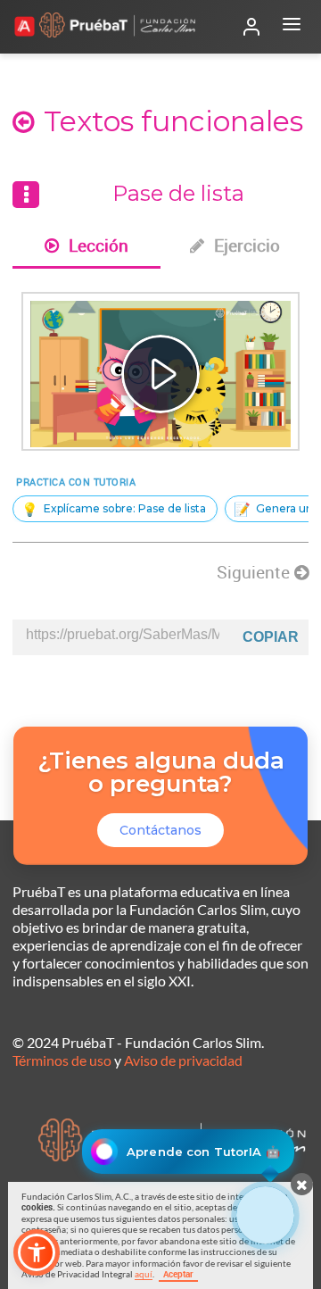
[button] (36, 1252)
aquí (143, 1273)
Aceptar (178, 1274)
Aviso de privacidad (183, 1060)
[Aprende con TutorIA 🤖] (265, 1215)
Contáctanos (160, 830)
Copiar (271, 636)
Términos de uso (61, 1060)
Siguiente (255, 572)
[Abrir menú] (292, 26)
